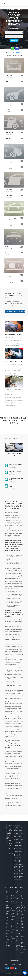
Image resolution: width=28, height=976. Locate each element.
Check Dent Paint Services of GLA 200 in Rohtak (16, 311)
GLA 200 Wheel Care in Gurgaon (13, 912)
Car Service (10, 830)
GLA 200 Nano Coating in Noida (17, 940)
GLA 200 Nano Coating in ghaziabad (16, 869)
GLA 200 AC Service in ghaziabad (16, 855)
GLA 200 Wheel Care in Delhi (7, 917)
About (7, 829)
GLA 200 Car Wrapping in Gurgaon (13, 926)
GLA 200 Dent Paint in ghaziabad (16, 835)
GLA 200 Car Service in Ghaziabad (16, 829)
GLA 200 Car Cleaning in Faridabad (21, 842)
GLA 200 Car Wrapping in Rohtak (23, 934)
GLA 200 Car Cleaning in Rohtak (23, 910)
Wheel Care (10, 839)
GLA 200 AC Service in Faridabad (21, 855)
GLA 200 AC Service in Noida (17, 925)
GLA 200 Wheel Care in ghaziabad (16, 849)
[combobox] (14, 32)
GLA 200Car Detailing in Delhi (8, 944)
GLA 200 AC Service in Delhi (7, 925)
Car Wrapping (11, 846)
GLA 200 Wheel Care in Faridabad (21, 849)
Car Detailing (11, 852)
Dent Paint (10, 833)
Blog (7, 835)
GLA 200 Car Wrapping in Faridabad (21, 861)
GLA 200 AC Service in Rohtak (22, 927)
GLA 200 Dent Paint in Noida (17, 902)
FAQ (7, 831)
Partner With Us (7, 838)
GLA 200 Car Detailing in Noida (18, 947)
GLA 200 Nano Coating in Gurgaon (13, 934)
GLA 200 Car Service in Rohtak (22, 893)
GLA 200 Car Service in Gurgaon (13, 892)
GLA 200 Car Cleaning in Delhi (8, 909)
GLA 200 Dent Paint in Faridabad (21, 835)
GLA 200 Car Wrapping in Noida (18, 932)
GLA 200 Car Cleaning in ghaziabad (16, 842)
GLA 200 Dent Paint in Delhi (7, 902)
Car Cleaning (11, 836)
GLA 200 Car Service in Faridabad (21, 829)
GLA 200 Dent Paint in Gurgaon (13, 899)
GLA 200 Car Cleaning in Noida (18, 909)
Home (7, 827)
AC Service (10, 843)
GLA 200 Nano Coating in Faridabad (21, 869)
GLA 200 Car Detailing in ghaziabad (16, 876)
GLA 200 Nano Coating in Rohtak (22, 941)
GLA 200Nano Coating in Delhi (8, 938)
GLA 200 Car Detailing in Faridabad (21, 876)
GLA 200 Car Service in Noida (17, 893)
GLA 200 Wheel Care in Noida (17, 917)
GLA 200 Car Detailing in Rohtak (23, 949)
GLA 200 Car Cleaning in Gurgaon (13, 906)
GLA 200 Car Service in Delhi (7, 893)
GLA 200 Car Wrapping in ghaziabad (16, 861)
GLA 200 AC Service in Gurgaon (13, 919)
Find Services (14, 40)
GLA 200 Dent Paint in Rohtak (22, 902)
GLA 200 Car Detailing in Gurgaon (13, 941)
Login (7, 841)
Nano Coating (11, 849)
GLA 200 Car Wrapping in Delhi (8, 932)
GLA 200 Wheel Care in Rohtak (22, 918)
